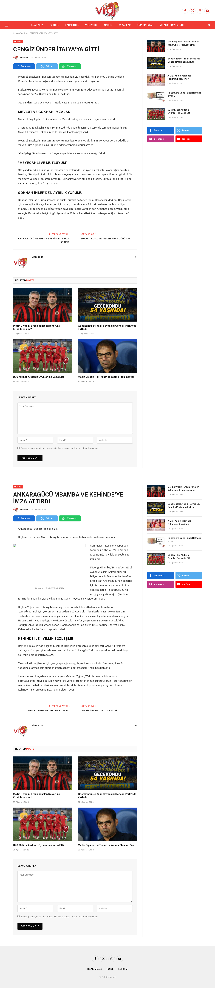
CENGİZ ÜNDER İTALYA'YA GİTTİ (99, 710)
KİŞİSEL (108, 25)
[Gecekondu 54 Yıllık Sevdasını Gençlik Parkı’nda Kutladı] (107, 305)
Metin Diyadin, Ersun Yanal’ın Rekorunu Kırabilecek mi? (36, 327)
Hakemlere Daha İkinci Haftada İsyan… (184, 94)
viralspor (24, 57)
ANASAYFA (37, 25)
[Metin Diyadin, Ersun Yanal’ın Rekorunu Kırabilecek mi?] (42, 305)
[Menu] (7, 25)
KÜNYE (110, 969)
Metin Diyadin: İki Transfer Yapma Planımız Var (106, 376)
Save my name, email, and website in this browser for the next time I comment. (60, 448)
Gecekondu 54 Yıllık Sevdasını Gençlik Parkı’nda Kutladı (107, 327)
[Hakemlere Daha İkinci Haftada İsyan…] (156, 97)
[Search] (208, 25)
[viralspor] (107, 10)
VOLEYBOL (91, 25)
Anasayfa (17, 33)
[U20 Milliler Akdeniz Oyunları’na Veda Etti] (42, 356)
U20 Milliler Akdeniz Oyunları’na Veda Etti (38, 376)
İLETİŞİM (123, 969)
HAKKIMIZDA (94, 969)
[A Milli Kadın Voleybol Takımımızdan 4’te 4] (156, 80)
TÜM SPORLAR (145, 25)
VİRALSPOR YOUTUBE (172, 25)
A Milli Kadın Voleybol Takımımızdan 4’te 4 (179, 77)
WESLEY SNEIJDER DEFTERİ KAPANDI (49, 710)
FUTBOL (54, 25)
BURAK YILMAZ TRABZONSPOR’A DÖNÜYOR (105, 238)
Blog (26, 33)
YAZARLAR (125, 25)
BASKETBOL (72, 25)
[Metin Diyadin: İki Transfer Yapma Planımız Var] (107, 356)
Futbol (18, 41)
